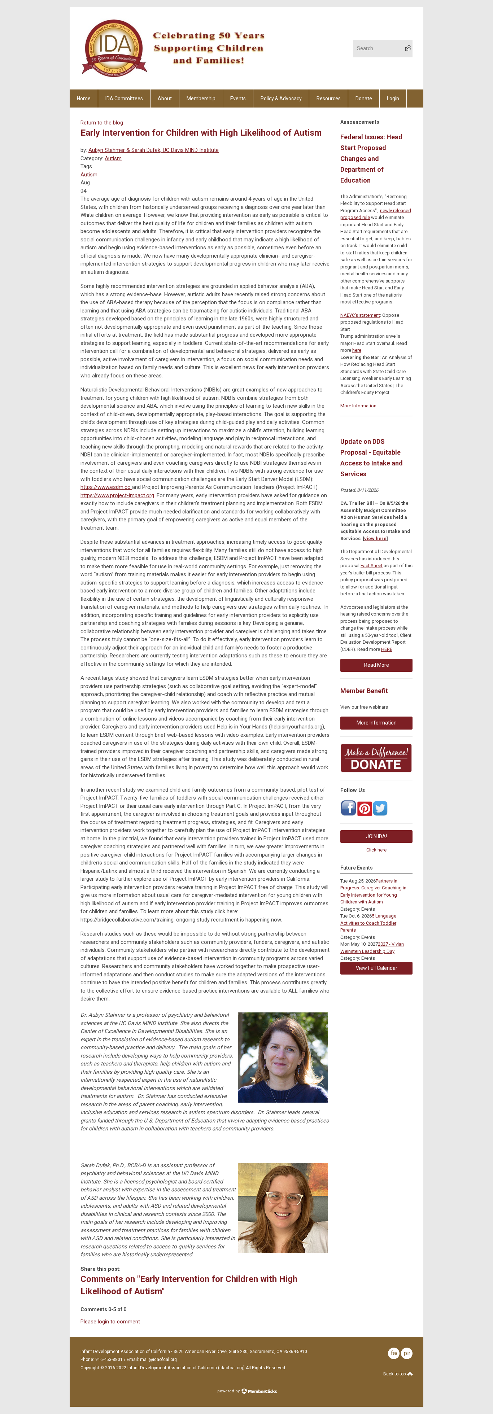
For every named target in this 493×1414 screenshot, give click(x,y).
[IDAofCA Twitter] (380, 814)
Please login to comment (110, 1321)
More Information (358, 405)
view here (375, 538)
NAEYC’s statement (360, 315)
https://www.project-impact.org (117, 495)
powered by (229, 1391)
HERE (386, 649)
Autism (113, 158)
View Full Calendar (376, 968)
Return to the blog (101, 122)
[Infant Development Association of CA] (348, 814)
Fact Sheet (372, 565)
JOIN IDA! (376, 836)
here (356, 350)
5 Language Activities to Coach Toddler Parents (368, 923)
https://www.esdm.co (106, 487)
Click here (376, 850)
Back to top (395, 1373)
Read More (376, 665)
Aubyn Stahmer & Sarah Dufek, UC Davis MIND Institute (153, 150)
